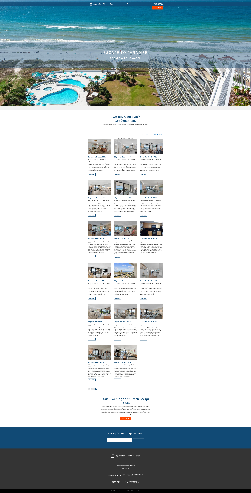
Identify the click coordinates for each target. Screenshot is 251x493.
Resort (128, 3)
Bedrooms (156, 134)
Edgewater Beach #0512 (96, 238)
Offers (133, 3)
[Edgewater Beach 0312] (99, 352)
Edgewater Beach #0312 (96, 362)
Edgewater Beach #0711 (148, 157)
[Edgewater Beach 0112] (99, 311)
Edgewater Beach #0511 (148, 198)
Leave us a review (125, 468)
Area (143, 3)
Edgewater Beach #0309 (148, 322)
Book (157, 8)
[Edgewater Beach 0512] (99, 228)
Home (118, 107)
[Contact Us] (158, 4)
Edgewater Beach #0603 (122, 238)
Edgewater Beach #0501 (97, 157)
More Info (91, 174)
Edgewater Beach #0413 (148, 238)
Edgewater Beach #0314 (122, 362)
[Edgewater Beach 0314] (125, 352)
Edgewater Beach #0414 (97, 281)
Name (151, 134)
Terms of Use (137, 490)
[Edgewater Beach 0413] (151, 228)
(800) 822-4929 (119, 482)
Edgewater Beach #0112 (96, 322)
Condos (138, 3)
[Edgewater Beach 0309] (151, 311)
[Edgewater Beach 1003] (99, 187)
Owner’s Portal (121, 463)
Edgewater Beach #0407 (148, 281)
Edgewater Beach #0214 (122, 322)
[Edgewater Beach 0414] (99, 270)
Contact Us (129, 463)
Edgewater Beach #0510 (122, 157)
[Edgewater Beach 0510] (125, 146)
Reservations (123, 107)
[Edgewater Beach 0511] (151, 187)
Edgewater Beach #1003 (96, 198)
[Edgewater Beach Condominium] (102, 3)
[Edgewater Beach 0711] (151, 146)
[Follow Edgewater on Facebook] (117, 475)
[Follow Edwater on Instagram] (120, 475)
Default (147, 134)
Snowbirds (148, 3)
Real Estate (113, 463)
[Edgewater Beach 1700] (125, 187)
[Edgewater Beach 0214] (125, 311)
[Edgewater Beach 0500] (125, 270)
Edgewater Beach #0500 (123, 281)
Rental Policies (137, 463)
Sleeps (160, 134)
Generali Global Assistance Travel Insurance (125, 465)
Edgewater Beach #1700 (122, 198)
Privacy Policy (131, 490)
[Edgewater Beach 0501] (99, 146)
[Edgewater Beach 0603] (125, 228)
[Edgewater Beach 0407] (151, 270)
